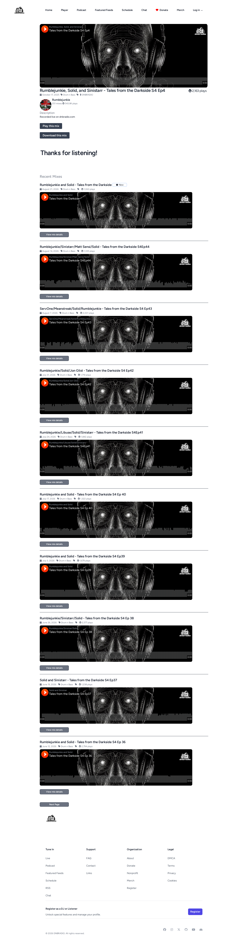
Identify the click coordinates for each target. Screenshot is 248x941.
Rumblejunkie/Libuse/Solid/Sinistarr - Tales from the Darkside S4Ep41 (91, 432)
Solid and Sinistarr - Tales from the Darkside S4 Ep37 (78, 680)
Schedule (127, 10)
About (130, 858)
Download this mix (55, 135)
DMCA (171, 858)
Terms (171, 865)
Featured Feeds (104, 10)
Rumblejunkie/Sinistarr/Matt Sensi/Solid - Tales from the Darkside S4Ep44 (94, 247)
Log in (198, 10)
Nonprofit (132, 873)
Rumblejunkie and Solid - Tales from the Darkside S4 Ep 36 (82, 742)
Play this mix (51, 126)
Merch (180, 10)
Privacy (172, 873)
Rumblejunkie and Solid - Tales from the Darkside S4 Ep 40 (83, 494)
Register (132, 888)
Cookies (172, 880)
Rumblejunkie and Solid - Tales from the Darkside (76, 185)
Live (48, 858)
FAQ (88, 858)
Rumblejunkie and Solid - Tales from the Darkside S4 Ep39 (82, 556)
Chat (144, 10)
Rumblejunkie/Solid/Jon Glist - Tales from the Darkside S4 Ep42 (87, 371)
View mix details (54, 234)
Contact (90, 865)
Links (89, 873)
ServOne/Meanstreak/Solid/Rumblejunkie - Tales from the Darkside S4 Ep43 (96, 309)
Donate (163, 10)
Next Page (54, 804)
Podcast (81, 10)
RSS (48, 888)
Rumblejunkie (61, 99)
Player (64, 10)
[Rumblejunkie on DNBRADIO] (45, 105)
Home (48, 10)
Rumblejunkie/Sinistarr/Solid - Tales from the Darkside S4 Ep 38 (87, 618)
